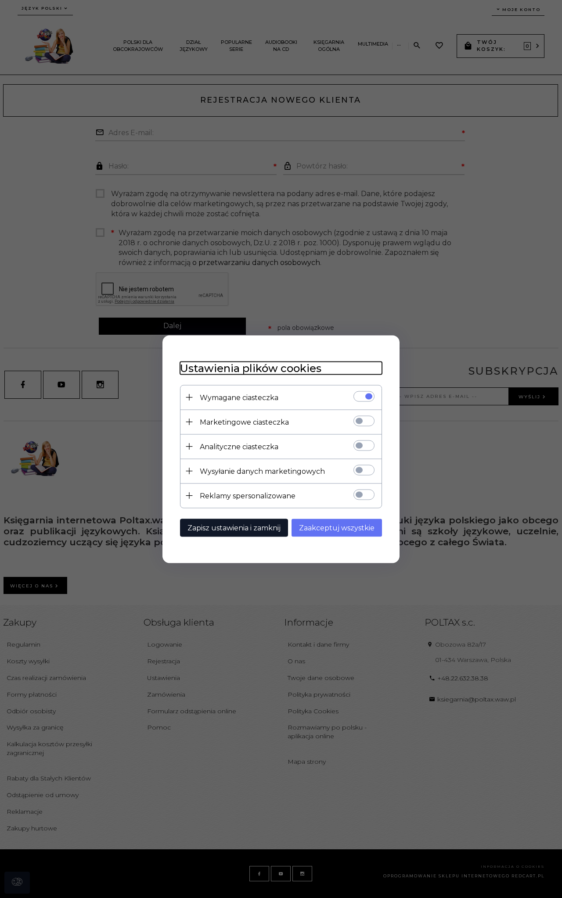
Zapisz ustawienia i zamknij (234, 527)
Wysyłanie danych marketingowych (262, 471)
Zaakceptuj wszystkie (337, 527)
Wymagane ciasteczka (239, 397)
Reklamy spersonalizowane (247, 495)
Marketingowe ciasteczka (244, 422)
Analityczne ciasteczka (239, 446)
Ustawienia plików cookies (250, 367)
